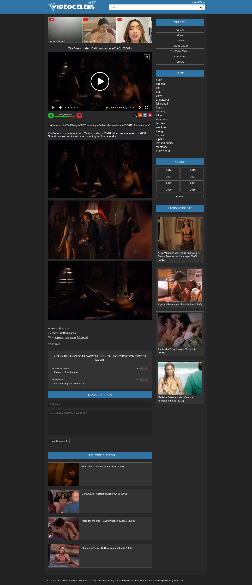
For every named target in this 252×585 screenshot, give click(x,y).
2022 (169, 183)
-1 (146, 368)
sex (158, 87)
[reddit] (140, 115)
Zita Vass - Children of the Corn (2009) (103, 466)
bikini (159, 115)
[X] (135, 115)
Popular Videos (180, 45)
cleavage (161, 111)
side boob (162, 119)
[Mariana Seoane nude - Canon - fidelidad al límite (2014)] (180, 393)
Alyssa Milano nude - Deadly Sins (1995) (180, 304)
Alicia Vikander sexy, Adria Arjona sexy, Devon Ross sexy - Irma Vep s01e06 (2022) (179, 256)
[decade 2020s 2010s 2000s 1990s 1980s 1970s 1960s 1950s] (180, 196)
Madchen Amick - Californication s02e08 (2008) (107, 548)
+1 (141, 368)
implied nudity (164, 143)
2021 (193, 183)
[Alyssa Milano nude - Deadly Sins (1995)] (180, 301)
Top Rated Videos (180, 51)
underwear (162, 99)
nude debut (163, 151)
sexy (159, 95)
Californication (68, 332)
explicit (160, 135)
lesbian (160, 123)
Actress (180, 29)
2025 (193, 170)
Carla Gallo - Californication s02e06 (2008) (105, 493)
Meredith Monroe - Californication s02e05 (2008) (108, 520)
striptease (162, 147)
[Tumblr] (145, 115)
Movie (180, 35)
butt (158, 91)
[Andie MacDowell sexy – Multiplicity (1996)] (180, 345)
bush (159, 107)
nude (159, 79)
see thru (161, 127)
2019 (193, 189)
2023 (193, 176)
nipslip (160, 139)
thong (159, 131)
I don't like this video (79, 115)
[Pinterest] (150, 115)
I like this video (51, 115)
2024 (169, 176)
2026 (169, 170)
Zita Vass (64, 328)
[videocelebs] (71, 11)
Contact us (180, 56)
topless (160, 83)
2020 (169, 189)
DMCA (180, 61)
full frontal (162, 103)
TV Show (180, 40)
